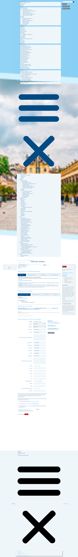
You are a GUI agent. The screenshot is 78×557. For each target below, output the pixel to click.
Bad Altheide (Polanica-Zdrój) (25, 46)
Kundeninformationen (26, 21)
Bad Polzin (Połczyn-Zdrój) (25, 48)
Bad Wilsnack (23, 36)
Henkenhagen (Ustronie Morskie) (26, 52)
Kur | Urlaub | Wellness (23, 1)
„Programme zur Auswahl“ (31, 308)
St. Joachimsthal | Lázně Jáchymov (26, 80)
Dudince (22, 83)
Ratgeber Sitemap (24, 24)
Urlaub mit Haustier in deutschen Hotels (29, 14)
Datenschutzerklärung (21, 453)
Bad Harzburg (23, 29)
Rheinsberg (22, 215)
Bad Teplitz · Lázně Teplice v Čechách (27, 77)
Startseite (19, 260)
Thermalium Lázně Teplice (27, 78)
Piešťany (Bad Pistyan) (24, 82)
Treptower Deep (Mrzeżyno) (25, 68)
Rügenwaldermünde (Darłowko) (26, 64)
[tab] (22, 275)
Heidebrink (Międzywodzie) (25, 51)
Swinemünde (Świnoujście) (25, 67)
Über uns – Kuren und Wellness (25, 2)
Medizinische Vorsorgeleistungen (28, 20)
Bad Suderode (23, 33)
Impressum (20, 452)
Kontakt (19, 551)
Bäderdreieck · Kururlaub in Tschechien (27, 71)
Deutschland (21, 25)
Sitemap (22, 5)
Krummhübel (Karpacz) (24, 231)
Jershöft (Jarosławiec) (24, 54)
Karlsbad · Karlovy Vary (24, 76)
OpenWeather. (64, 270)
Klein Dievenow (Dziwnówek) (25, 55)
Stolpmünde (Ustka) (24, 66)
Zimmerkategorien (49, 308)
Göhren (22, 39)
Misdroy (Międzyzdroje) (24, 62)
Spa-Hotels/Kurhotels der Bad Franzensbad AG (30, 246)
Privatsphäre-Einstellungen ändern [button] (23, 455)
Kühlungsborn (23, 214)
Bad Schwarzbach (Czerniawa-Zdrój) (26, 49)
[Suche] (73, 2)
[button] (39, 129)
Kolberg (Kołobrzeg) (24, 56)
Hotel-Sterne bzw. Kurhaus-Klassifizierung (29, 183)
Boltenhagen (23, 37)
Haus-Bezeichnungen (26, 184)
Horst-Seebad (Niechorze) (25, 53)
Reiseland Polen (23, 45)
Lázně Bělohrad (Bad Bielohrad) (26, 79)
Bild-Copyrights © (25, 23)
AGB (19, 454)
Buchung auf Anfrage (26, 19)
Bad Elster (22, 200)
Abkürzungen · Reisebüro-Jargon (28, 185)
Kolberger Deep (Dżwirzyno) (25, 230)
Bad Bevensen (23, 199)
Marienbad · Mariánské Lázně (25, 247)
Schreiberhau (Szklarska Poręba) (26, 65)
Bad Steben (23, 32)
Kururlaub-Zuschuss (24, 7)
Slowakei (21, 81)
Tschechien (21, 69)
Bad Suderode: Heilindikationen (27, 34)
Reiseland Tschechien (24, 70)
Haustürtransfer (23, 3)
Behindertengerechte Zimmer (27, 9)
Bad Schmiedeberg (24, 31)
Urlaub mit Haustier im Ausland (27, 15)
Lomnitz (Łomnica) (24, 232)
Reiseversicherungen (26, 22)
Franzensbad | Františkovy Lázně (26, 245)
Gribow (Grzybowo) (24, 50)
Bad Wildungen (23, 35)
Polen (20, 216)
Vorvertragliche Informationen (27, 18)
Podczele (22, 63)
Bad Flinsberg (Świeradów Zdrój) (26, 47)
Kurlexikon (22, 16)
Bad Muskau (23, 30)
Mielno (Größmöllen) (24, 61)
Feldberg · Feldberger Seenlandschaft (26, 38)
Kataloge (22, 4)
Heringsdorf (23, 40)
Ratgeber (21, 6)
